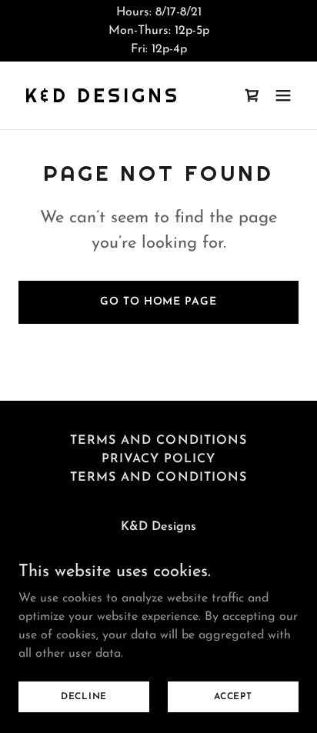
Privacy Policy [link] (158, 459)
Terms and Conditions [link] (158, 441)
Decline (84, 696)
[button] (283, 95)
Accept (233, 696)
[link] (102, 99)
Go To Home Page (158, 302)
